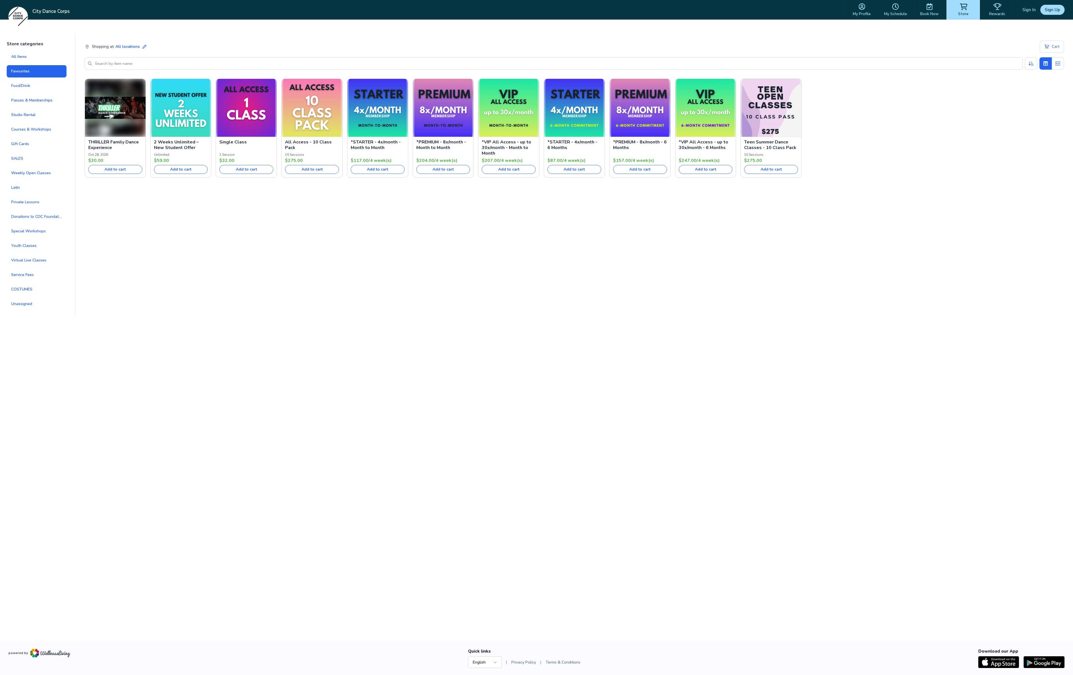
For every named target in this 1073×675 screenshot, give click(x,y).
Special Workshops (28, 231)
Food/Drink (20, 85)
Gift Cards (20, 144)
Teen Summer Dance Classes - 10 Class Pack (770, 144)
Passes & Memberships (32, 100)
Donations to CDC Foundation (37, 216)
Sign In (1029, 10)
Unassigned (21, 303)
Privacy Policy (523, 662)
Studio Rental (23, 114)
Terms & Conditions (563, 662)
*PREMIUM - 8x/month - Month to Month (441, 144)
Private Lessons (25, 202)
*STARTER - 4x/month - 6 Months (572, 144)
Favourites (20, 71)
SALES (17, 158)
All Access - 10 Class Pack (308, 144)
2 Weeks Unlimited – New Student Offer (176, 144)
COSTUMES (21, 289)
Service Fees (22, 274)
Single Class (233, 142)
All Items (19, 56)
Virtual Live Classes (28, 260)
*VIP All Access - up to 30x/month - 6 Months (703, 144)
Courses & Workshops (31, 129)
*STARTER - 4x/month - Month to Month (376, 144)
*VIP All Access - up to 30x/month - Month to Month (506, 147)
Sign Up (1052, 10)
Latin (15, 187)
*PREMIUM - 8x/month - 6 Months (640, 144)
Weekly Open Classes (31, 173)
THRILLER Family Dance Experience (113, 144)
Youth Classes (24, 245)
